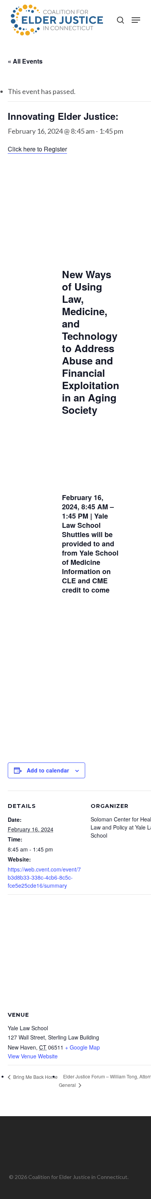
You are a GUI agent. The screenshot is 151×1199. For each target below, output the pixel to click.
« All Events (25, 61)
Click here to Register (37, 148)
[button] (136, 20)
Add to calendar (48, 770)
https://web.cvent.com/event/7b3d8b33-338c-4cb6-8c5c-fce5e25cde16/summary (44, 877)
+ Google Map (82, 1047)
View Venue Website (33, 1056)
